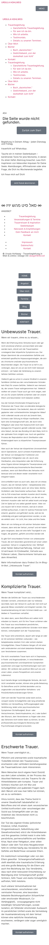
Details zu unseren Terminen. (27, 40)
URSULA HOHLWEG (11, 2)
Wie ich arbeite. (20, 34)
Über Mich (13, 43)
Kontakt (11, 59)
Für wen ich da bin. (22, 31)
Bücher (11, 47)
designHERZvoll (37, 255)
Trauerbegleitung (16, 25)
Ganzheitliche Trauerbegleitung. (28, 28)
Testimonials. (19, 37)
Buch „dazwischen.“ (22, 50)
